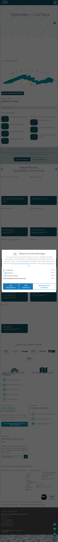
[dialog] (29, 271)
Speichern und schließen (44, 286)
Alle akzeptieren (11, 286)
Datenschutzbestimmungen (20, 263)
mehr (52, 269)
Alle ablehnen (26, 286)
